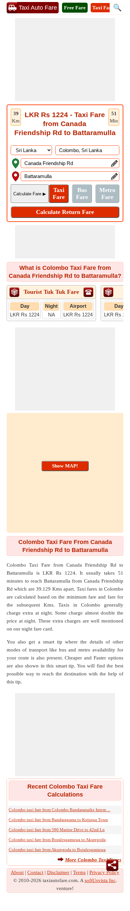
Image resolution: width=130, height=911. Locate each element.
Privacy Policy (104, 872)
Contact (35, 872)
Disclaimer (58, 872)
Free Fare (75, 7)
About (17, 872)
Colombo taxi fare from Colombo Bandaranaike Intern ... (59, 809)
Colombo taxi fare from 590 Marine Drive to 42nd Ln (57, 829)
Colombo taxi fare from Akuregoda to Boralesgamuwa (57, 849)
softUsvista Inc (100, 880)
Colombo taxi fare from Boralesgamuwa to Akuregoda (57, 839)
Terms (79, 872)
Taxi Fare (103, 7)
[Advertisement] (65, 59)
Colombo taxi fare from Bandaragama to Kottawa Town (58, 819)
